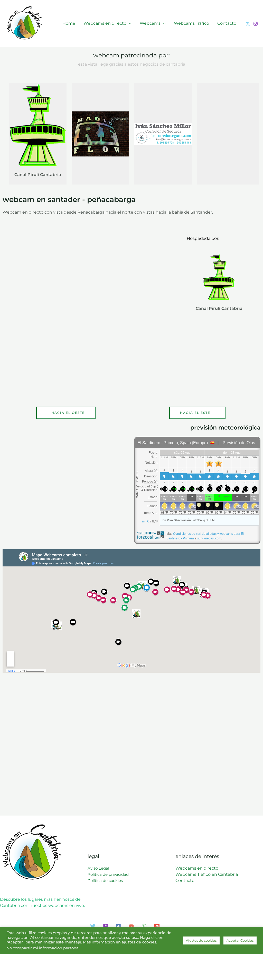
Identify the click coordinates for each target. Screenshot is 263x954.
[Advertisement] (230, 133)
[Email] (157, 926)
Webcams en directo (104, 23)
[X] (248, 23)
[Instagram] (255, 23)
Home (68, 23)
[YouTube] (131, 926)
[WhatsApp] (144, 926)
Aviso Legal (98, 868)
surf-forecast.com (209, 538)
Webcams (150, 23)
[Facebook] (118, 926)
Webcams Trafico (191, 23)
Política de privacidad (108, 874)
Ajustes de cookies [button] (201, 940)
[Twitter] (93, 926)
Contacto (226, 23)
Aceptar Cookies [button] (240, 940)
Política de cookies (105, 880)
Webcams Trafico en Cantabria (206, 874)
